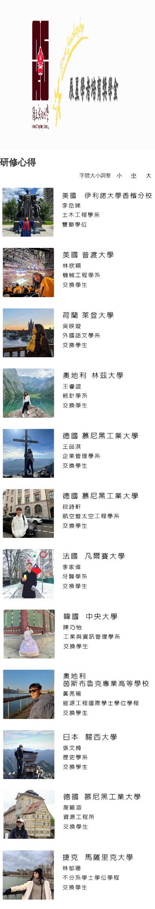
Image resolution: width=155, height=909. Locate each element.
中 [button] (134, 175)
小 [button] (119, 175)
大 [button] (148, 175)
